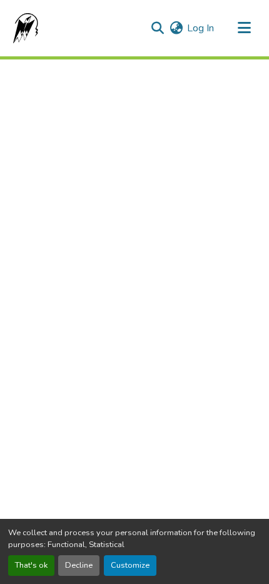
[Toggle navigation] (243, 28)
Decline (79, 565)
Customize (130, 565)
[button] (23, 28)
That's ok (31, 565)
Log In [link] (200, 28)
